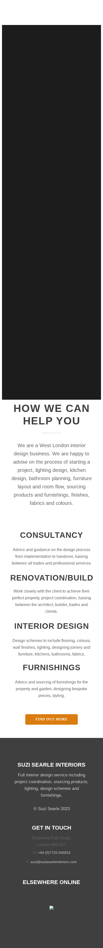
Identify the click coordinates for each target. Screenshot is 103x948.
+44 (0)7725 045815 (54, 853)
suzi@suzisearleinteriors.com (53, 862)
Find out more (52, 719)
